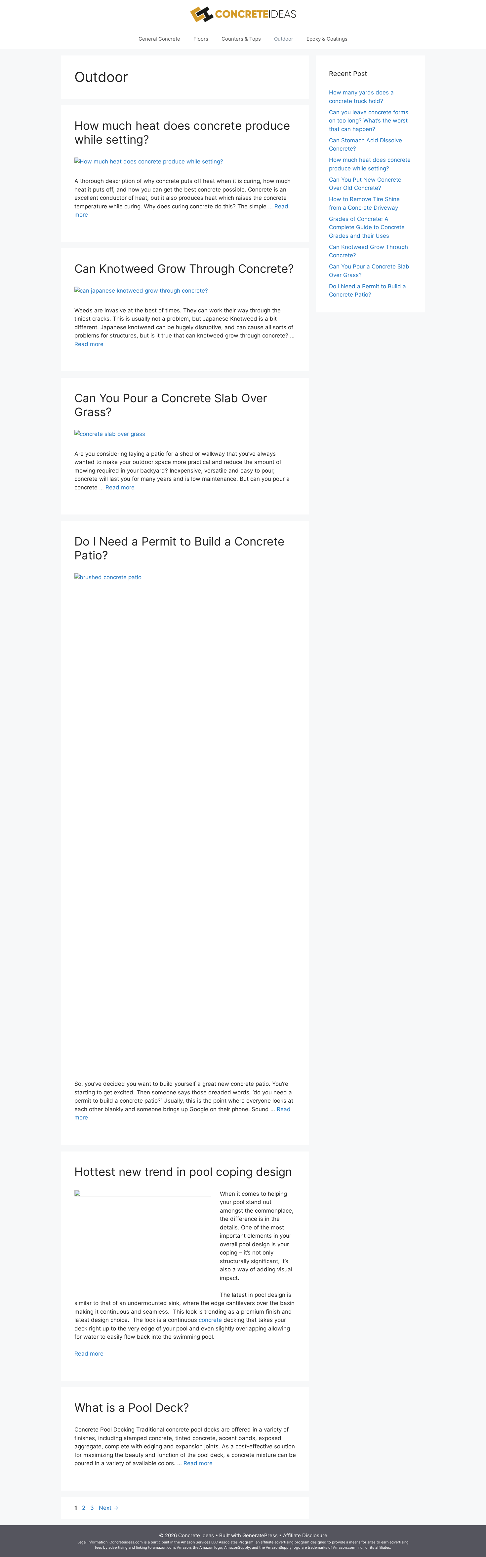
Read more (88, 344)
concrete (210, 1320)
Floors (200, 39)
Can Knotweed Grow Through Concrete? (184, 268)
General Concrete (159, 39)
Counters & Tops (241, 39)
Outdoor (283, 39)
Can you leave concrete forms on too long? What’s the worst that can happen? (368, 120)
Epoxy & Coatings (326, 39)
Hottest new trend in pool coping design (183, 1172)
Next (108, 1507)
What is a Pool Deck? (131, 1407)
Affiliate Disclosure (305, 1535)
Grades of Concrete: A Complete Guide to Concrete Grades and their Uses (367, 227)
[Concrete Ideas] (243, 14)
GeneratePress (260, 1535)
